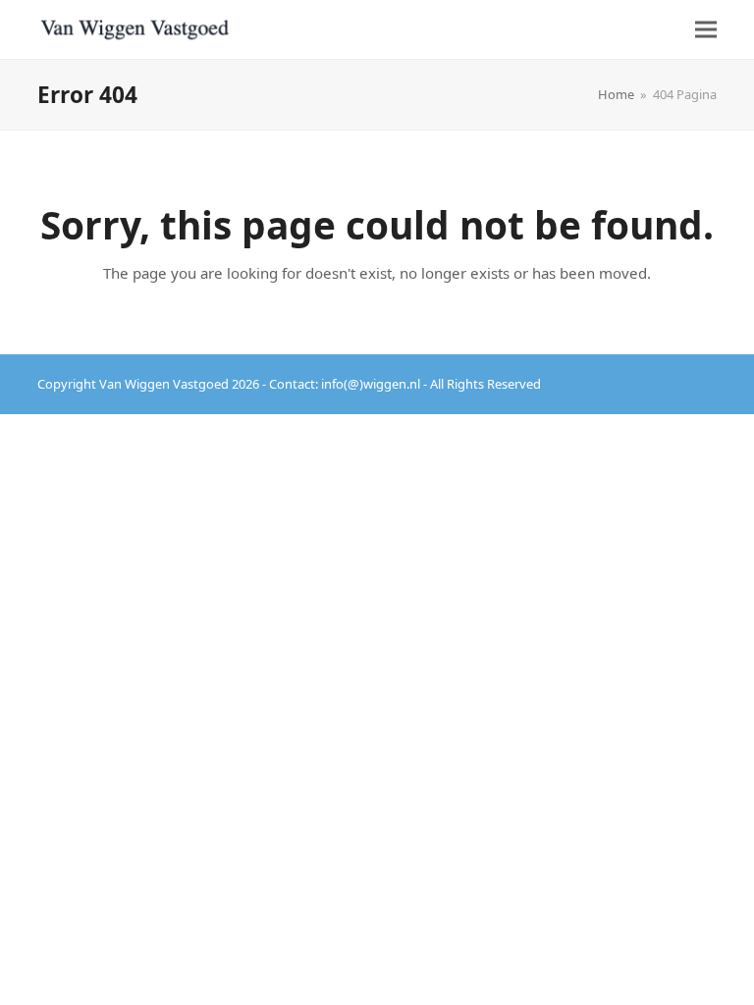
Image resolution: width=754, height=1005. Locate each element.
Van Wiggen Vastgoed (164, 384)
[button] (706, 29)
